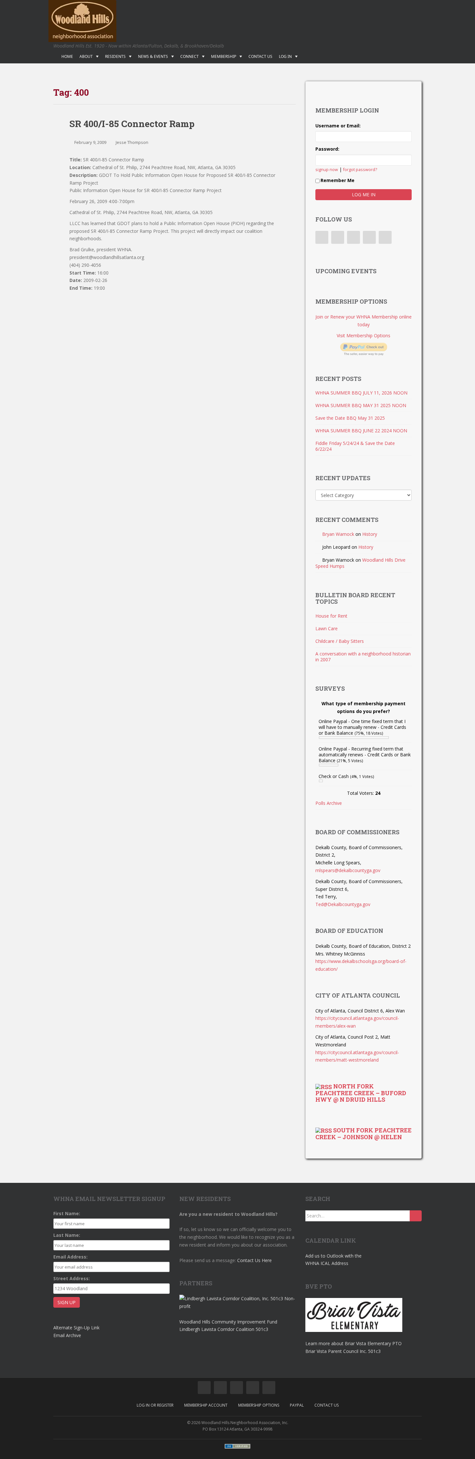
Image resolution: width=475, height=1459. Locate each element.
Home (67, 56)
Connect (189, 56)
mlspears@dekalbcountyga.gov (347, 870)
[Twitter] (337, 237)
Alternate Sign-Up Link (76, 1327)
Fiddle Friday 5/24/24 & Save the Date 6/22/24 (355, 446)
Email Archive (67, 1335)
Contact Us (260, 56)
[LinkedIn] (353, 237)
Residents (115, 56)
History (369, 534)
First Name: (66, 1213)
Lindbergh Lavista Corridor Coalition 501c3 (223, 1329)
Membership (223, 56)
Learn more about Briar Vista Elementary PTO (353, 1343)
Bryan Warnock (338, 534)
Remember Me (337, 180)
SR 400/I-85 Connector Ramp (132, 124)
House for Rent (331, 616)
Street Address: (71, 1278)
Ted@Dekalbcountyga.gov (342, 904)
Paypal (297, 1405)
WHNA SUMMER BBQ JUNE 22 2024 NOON (361, 430)
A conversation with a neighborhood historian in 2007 (363, 657)
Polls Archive (328, 803)
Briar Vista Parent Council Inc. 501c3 (343, 1351)
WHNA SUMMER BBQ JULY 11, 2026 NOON (361, 393)
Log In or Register (155, 1405)
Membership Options (258, 1405)
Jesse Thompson (132, 142)
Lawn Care (326, 628)
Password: (327, 149)
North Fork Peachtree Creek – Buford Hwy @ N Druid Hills (360, 1092)
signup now (326, 169)
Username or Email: (338, 126)
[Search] (416, 1215)
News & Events (153, 56)
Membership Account (205, 1405)
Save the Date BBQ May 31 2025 (350, 418)
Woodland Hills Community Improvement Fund (228, 1322)
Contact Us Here (254, 1260)
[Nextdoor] (385, 237)
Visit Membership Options (363, 335)
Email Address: (70, 1257)
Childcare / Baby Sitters (339, 641)
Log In (285, 56)
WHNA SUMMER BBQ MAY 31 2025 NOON (360, 405)
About (86, 56)
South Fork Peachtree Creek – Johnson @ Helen (363, 1133)
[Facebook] (321, 237)
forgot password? (360, 169)
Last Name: (66, 1235)
